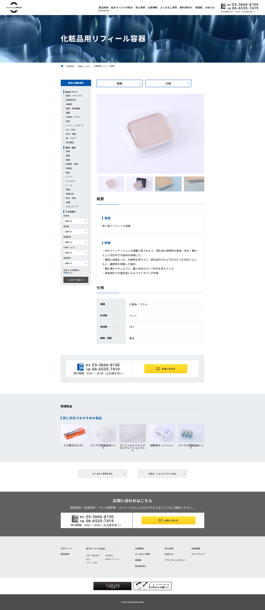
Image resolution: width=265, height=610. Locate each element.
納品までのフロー (112, 559)
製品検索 (103, 7)
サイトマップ (198, 554)
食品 (68, 121)
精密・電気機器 (73, 108)
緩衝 (68, 155)
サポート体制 (91, 562)
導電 (68, 189)
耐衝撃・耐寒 (72, 164)
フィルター (71, 181)
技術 (88, 559)
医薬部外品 (71, 99)
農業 (68, 112)
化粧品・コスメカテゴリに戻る (162, 473)
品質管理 (109, 555)
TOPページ (66, 548)
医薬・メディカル (74, 95)
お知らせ (210, 7)
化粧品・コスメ (73, 116)
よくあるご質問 (168, 7)
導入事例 (140, 7)
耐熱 (68, 151)
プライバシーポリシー (175, 560)
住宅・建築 (71, 134)
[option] (150, 134)
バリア (69, 176)
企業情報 (152, 7)
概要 (119, 83)
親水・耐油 (71, 198)
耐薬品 (69, 168)
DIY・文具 (70, 129)
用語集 (198, 7)
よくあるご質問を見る (102, 473)
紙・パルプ (71, 138)
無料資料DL (186, 7)
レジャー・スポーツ (75, 125)
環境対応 (70, 193)
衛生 (68, 172)
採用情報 (196, 548)
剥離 (68, 202)
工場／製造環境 (92, 555)
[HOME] (62, 66)
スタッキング (72, 206)
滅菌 (68, 159)
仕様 (168, 83)
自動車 (69, 104)
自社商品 (70, 142)
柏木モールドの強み (122, 7)
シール (69, 185)
